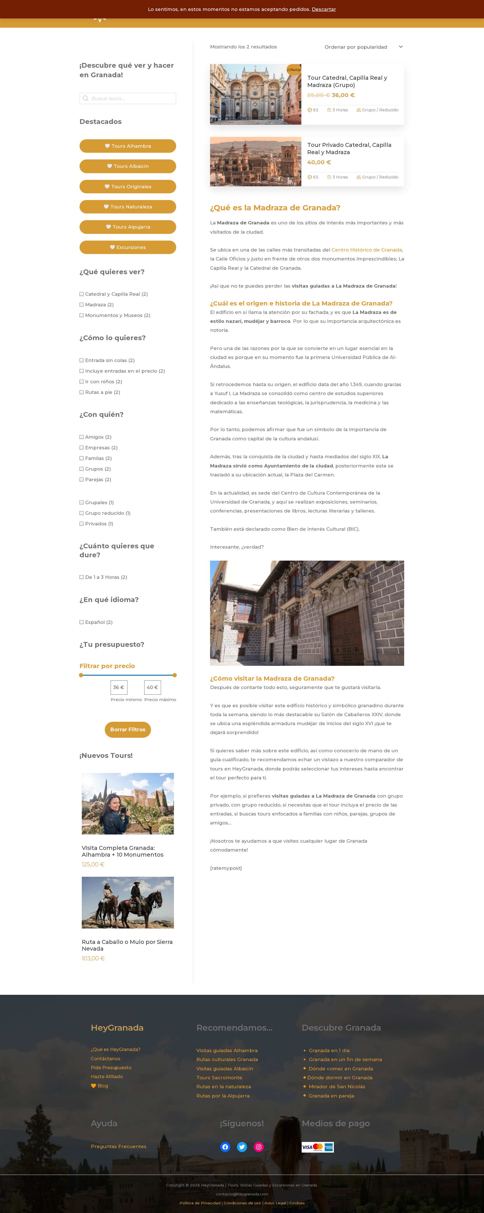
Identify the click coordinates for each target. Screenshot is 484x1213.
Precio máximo (160, 699)
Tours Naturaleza (130, 207)
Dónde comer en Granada (341, 1068)
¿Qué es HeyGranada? (116, 1049)
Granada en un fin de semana (345, 1059)
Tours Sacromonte (219, 1077)
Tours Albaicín (130, 166)
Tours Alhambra (130, 146)
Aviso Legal (275, 1203)
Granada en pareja (331, 1096)
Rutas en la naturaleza (223, 1086)
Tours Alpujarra (130, 227)
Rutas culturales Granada (227, 1059)
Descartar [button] (324, 9)
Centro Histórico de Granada (367, 250)
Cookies (297, 1203)
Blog (102, 1086)
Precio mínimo (126, 699)
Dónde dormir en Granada (340, 1077)
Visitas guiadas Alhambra (227, 1050)
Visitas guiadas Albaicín (224, 1068)
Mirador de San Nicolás (337, 1086)
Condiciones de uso (242, 1203)
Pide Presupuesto (111, 1067)
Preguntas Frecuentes (118, 1146)
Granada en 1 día (329, 1050)
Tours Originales (131, 186)
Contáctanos (105, 1058)
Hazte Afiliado (107, 1076)
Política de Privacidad (200, 1203)
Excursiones (130, 247)
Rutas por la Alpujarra (223, 1096)
